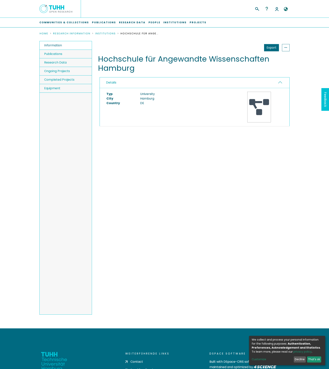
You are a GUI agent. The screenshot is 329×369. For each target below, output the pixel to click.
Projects (198, 22)
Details (111, 82)
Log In (276, 8)
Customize (259, 359)
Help (266, 8)
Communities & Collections (64, 22)
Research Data (132, 22)
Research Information (71, 33)
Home (44, 33)
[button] (285, 9)
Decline (300, 359)
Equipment (52, 88)
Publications (104, 22)
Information (53, 45)
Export (271, 47)
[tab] (194, 82)
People (154, 22)
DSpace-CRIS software (241, 361)
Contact (136, 361)
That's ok (314, 359)
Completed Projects (59, 79)
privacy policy (302, 352)
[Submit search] (257, 8)
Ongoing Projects (57, 71)
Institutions (175, 22)
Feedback (325, 99)
